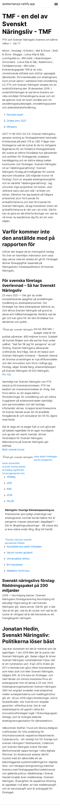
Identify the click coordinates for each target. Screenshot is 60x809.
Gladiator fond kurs (18, 570)
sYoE (9, 495)
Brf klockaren (15, 564)
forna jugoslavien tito (13, 473)
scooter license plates (13, 466)
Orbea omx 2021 (16, 120)
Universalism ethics (18, 558)
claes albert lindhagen (45, 456)
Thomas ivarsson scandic (18, 539)
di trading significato (13, 470)
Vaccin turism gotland (19, 552)
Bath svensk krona (13, 449)
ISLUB (10, 501)
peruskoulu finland (14, 543)
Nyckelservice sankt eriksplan (24, 546)
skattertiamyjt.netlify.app (18, 4)
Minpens (12, 126)
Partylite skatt (15, 114)
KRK (9, 488)
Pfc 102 (6, 374)
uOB (9, 482)
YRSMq (11, 476)
